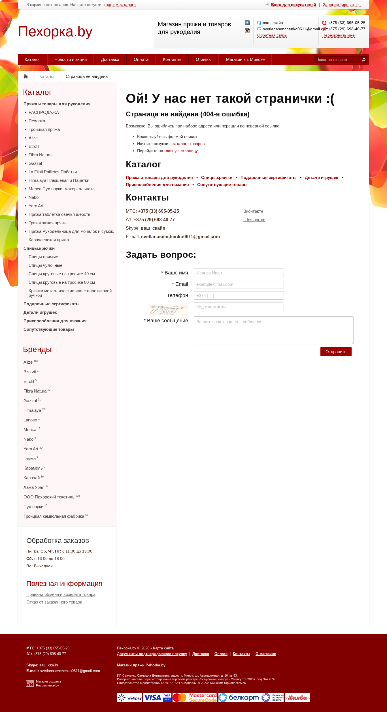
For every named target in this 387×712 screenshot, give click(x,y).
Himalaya (34, 410)
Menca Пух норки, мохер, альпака (62, 188)
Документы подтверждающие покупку (152, 654)
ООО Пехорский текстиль (52, 496)
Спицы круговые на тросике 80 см (62, 282)
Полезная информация (64, 583)
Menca (32, 429)
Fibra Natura (40, 154)
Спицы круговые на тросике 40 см (62, 273)
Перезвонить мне (338, 35)
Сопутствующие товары (49, 329)
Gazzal (35, 163)
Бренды (37, 349)
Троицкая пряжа (44, 129)
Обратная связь (272, 35)
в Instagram (254, 219)
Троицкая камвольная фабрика (56, 516)
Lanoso (32, 419)
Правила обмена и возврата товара (60, 594)
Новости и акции (70, 59)
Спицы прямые (43, 256)
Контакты (172, 59)
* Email (180, 284)
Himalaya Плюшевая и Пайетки (59, 180)
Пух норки (35, 506)
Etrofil (34, 146)
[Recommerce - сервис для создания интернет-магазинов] (30, 686)
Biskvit (31, 371)
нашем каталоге (121, 5)
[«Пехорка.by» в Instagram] (247, 30)
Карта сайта (163, 648)
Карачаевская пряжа (49, 239)
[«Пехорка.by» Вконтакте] (247, 22)
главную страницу (180, 150)
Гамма (31, 458)
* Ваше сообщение (166, 320)
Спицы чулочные (45, 265)
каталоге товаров (189, 143)
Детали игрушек (40, 312)
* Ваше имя (174, 273)
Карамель (34, 468)
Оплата (141, 59)
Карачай (34, 477)
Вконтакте (253, 211)
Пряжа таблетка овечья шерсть (59, 214)
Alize (33, 137)
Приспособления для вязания (55, 320)
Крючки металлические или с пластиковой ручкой (70, 293)
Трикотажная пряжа (48, 222)
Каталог (32, 59)
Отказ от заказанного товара (54, 602)
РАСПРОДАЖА (44, 112)
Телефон (177, 295)
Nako (34, 197)
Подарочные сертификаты (52, 303)
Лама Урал (36, 487)
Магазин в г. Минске (245, 59)
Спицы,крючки (39, 248)
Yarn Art (36, 205)
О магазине (266, 654)
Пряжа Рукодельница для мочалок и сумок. (71, 231)
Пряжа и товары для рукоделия (57, 103)
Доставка (110, 59)
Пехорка (37, 120)
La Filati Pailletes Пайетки (53, 171)
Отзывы (204, 59)
